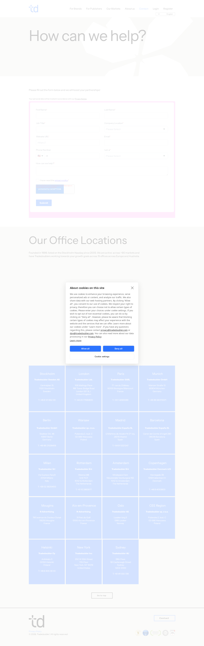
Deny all (118, 349)
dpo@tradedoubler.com (81, 333)
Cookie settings (102, 356)
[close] (132, 287)
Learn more (75, 340)
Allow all (85, 349)
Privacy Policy (94, 336)
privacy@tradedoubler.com (114, 330)
